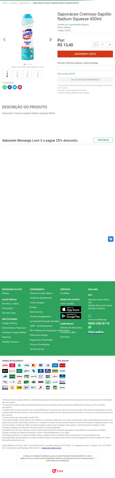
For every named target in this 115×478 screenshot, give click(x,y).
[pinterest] (20, 106)
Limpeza (13, 22)
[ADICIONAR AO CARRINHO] (85, 73)
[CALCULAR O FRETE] (85, 99)
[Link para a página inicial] (5, 22)
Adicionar (20, 157)
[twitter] (14, 106)
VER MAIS (103, 201)
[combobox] (57, 14)
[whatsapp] (4, 106)
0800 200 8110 (99, 361)
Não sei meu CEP (65, 93)
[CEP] (85, 85)
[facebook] (9, 106)
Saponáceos (24, 22)
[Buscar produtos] (109, 14)
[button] (53, 163)
